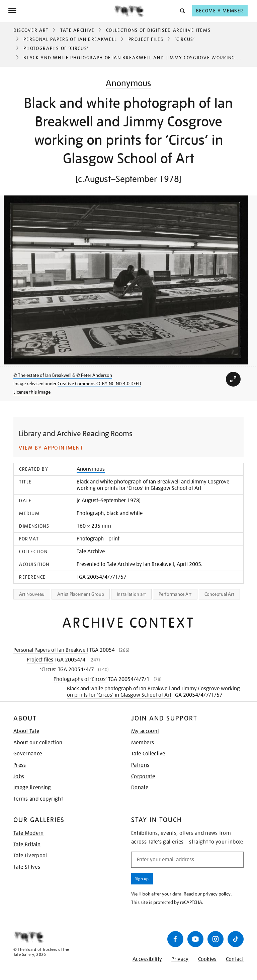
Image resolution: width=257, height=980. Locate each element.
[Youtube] (195, 939)
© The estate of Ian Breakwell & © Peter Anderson (62, 375)
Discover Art (31, 30)
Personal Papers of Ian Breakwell (70, 39)
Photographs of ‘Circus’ (56, 48)
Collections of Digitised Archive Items (158, 30)
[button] (182, 10)
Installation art (131, 594)
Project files (146, 39)
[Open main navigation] (60, 11)
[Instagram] (215, 939)
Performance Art (175, 594)
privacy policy (217, 894)
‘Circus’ (185, 39)
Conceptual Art (219, 594)
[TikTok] (236, 939)
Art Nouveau (32, 594)
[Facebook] (175, 939)
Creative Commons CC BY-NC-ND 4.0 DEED (99, 384)
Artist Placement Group (80, 594)
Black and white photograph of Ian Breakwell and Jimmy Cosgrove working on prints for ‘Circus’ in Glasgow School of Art (153, 691)
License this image (32, 392)
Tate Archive (77, 30)
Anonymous (128, 83)
